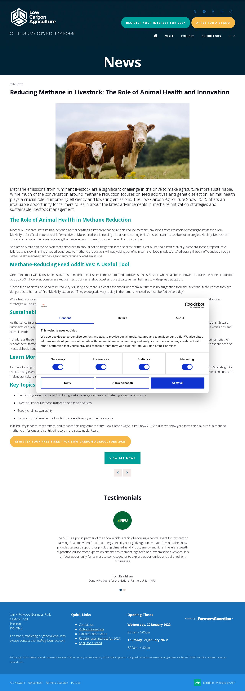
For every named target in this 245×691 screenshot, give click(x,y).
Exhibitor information (93, 634)
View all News (122, 458)
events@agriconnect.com (48, 640)
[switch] (101, 367)
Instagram (213, 11)
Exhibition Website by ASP (219, 682)
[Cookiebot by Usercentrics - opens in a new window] (187, 305)
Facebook (204, 11)
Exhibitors (211, 36)
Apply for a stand (90, 643)
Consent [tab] (65, 318)
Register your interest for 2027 (155, 23)
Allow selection (122, 382)
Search (231, 11)
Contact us (86, 625)
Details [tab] (122, 318)
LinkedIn (222, 11)
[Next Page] (127, 473)
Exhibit (187, 36)
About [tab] (180, 318)
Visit (169, 36)
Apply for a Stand (213, 23)
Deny (67, 382)
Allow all (177, 382)
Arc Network (17, 682)
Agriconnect (35, 682)
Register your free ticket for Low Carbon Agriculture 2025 (70, 441)
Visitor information (91, 629)
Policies (75, 682)
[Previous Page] (118, 473)
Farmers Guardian (57, 682)
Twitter (195, 11)
